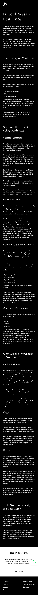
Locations (26, 587)
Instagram (6, 587)
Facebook (6, 582)
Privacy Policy (27, 582)
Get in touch (19, 572)
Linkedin (5, 584)
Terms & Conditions (29, 584)
